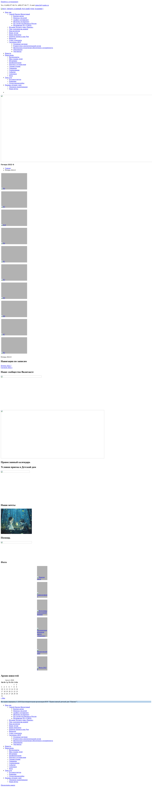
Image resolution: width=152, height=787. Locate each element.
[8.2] (14, 345)
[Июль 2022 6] (42, 663)
